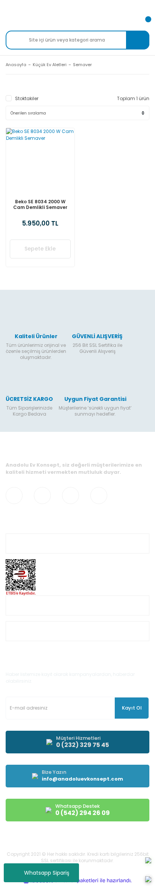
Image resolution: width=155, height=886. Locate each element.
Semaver (82, 65)
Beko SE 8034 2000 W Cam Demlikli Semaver (40, 204)
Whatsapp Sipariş (46, 873)
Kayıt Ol (132, 707)
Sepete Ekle (40, 248)
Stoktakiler (26, 98)
